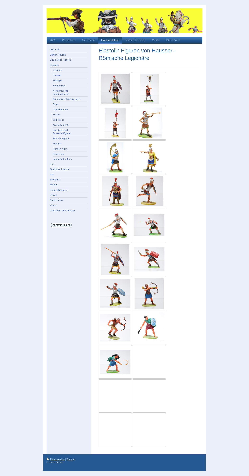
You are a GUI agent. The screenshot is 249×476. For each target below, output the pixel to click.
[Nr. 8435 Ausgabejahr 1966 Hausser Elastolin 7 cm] (149, 328)
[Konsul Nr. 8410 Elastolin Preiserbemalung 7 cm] (149, 157)
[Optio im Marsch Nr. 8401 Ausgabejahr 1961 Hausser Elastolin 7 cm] (115, 89)
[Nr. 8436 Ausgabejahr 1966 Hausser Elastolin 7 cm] (115, 362)
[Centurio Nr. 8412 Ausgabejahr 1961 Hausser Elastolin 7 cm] (115, 191)
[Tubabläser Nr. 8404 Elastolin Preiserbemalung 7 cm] (149, 123)
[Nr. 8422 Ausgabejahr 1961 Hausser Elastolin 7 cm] (149, 225)
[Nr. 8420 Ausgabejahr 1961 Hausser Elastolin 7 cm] (149, 191)
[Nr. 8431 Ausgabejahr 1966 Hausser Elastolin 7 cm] (149, 293)
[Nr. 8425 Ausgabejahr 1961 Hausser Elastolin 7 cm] (115, 293)
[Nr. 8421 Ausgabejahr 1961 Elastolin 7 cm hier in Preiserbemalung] (115, 225)
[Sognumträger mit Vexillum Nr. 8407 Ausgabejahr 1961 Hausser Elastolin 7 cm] (115, 123)
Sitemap (70, 459)
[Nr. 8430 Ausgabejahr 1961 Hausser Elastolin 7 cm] (115, 327)
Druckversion (57, 459)
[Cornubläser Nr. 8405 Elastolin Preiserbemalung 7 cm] (115, 157)
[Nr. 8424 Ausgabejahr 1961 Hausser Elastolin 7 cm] (149, 259)
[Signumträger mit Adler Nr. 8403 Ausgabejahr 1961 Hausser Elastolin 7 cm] (149, 89)
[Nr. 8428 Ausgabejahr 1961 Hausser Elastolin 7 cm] (115, 259)
